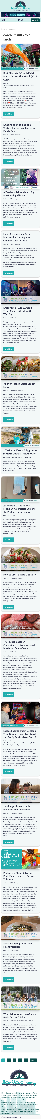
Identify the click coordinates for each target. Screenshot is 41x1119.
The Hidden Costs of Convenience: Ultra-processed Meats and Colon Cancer (19, 645)
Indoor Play (15, 745)
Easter (13, 457)
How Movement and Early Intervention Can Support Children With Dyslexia (16, 237)
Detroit (31, 85)
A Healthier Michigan (17, 318)
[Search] (3, 20)
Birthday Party (27, 743)
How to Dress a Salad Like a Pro (19, 574)
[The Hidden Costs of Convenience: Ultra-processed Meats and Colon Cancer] (20, 626)
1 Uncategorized (24, 85)
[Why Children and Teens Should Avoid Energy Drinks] (20, 998)
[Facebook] (19, 20)
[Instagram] (21, 20)
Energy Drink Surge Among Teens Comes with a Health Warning (17, 311)
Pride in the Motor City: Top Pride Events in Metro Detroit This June (18, 876)
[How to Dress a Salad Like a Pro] (20, 559)
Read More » (8, 114)
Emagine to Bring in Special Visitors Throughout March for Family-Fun (19, 128)
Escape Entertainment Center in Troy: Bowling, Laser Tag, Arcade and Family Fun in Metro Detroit (20, 734)
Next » (33, 1060)
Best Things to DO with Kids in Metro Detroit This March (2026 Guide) (20, 76)
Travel (13, 515)
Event (19, 883)
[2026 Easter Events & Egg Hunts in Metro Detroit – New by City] (20, 437)
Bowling (9, 745)
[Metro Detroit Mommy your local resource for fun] (20, 6)
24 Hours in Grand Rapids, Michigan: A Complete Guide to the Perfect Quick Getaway (19, 508)
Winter (5, 87)
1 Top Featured (14, 85)
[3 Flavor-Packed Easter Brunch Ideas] (20, 368)
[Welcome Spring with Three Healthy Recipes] (20, 928)
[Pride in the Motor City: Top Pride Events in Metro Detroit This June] (20, 859)
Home (3, 29)
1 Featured (6, 85)
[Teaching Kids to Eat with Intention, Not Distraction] (20, 791)
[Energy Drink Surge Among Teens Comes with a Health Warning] (20, 292)
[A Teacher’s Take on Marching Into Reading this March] (20, 179)
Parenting (14, 199)
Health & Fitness (28, 1020)
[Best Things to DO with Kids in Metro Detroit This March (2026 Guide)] (20, 57)
